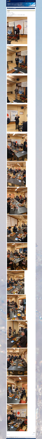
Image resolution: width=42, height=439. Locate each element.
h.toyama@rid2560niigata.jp (27, 437)
